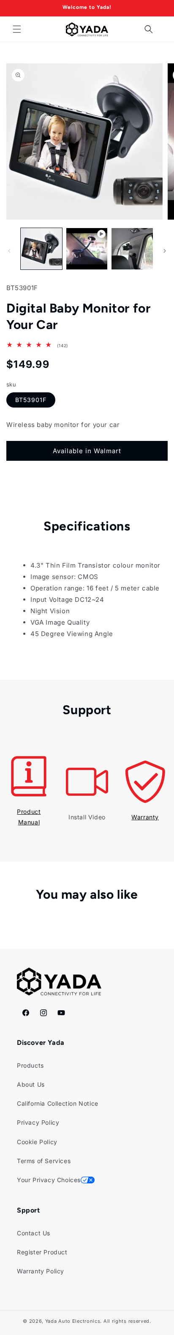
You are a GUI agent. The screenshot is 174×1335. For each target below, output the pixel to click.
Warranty (145, 817)
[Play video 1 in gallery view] (87, 248)
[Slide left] (9, 251)
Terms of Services (44, 1160)
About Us (31, 1084)
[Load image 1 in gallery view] (41, 248)
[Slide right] (164, 251)
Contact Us (33, 1233)
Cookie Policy (37, 1141)
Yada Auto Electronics (73, 1321)
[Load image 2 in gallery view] (132, 248)
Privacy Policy (38, 1122)
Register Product (42, 1252)
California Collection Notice (57, 1103)
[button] (17, 29)
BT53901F (30, 399)
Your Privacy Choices (49, 1179)
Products (30, 1065)
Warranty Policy (40, 1271)
